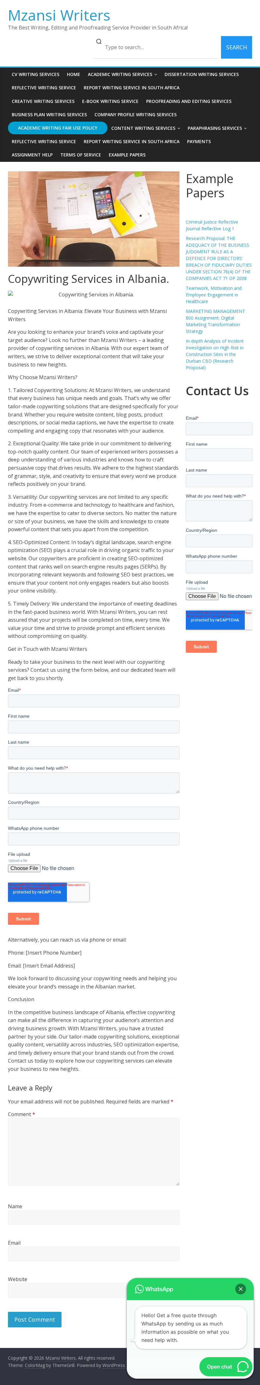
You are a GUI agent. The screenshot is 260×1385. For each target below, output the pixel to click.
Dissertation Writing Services (202, 74)
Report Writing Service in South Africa (131, 88)
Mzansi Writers (59, 15)
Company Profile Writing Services (135, 114)
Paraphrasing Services (215, 128)
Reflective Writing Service (44, 88)
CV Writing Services (35, 74)
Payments (199, 141)
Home (73, 74)
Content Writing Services (143, 128)
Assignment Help (32, 155)
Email (14, 1242)
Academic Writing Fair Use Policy (57, 128)
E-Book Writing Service (110, 101)
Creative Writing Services (43, 101)
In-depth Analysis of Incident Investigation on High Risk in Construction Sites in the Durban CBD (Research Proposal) (215, 354)
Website (17, 1279)
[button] (240, 1289)
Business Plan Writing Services (49, 114)
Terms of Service (80, 155)
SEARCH (236, 47)
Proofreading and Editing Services (188, 101)
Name (15, 1206)
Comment (21, 1114)
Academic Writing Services (120, 74)
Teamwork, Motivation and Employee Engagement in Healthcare (214, 294)
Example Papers (127, 155)
